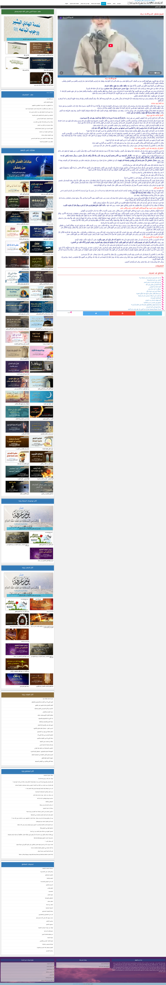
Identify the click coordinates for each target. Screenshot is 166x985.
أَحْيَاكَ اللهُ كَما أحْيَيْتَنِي (155, 287)
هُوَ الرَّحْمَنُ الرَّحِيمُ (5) (156, 298)
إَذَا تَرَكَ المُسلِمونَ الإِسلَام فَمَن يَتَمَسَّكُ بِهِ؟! (150, 278)
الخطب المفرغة (50, 963)
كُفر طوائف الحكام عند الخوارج (153, 300)
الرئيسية (119, 3)
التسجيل (51, 975)
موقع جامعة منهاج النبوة (103, 966)
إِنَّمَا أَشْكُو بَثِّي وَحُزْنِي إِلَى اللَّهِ (153, 284)
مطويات (66, 3)
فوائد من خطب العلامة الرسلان (47, 980)
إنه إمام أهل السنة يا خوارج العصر (152, 282)
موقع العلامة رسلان (104, 963)
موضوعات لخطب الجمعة (95, 3)
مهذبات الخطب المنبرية (74, 3)
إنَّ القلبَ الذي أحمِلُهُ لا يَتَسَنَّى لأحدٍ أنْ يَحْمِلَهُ (149, 296)
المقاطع (103, 3)
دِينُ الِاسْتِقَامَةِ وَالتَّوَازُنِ (155, 7)
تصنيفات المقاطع (49, 972)
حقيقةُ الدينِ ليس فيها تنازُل (153, 291)
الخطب (114, 3)
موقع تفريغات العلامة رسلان (78, 984)
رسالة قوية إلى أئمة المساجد (153, 307)
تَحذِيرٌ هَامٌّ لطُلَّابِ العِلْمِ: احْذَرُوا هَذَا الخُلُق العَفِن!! (148, 293)
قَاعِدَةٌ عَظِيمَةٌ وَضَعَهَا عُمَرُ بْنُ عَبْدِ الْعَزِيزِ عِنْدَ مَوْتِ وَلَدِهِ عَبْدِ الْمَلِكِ (144, 309)
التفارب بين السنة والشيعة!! (154, 280)
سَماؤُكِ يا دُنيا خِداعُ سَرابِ (154, 289)
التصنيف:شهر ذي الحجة (110, 76)
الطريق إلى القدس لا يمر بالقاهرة (152, 302)
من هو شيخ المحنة (49, 977)
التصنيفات (109, 3)
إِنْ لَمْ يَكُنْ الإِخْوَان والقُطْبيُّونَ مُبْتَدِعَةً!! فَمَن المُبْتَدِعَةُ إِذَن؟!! (146, 305)
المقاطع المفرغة (50, 969)
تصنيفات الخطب (50, 966)
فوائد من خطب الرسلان (85, 3)
